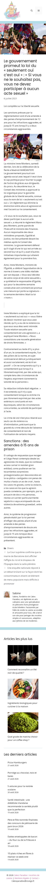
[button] (31, 10)
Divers (10, 548)
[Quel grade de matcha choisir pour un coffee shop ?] (23, 731)
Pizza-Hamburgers (17, 762)
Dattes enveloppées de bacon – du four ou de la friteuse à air (22, 840)
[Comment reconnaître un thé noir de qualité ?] (23, 664)
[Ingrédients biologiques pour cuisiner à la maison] (23, 697)
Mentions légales (21, 878)
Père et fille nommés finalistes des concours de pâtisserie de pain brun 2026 (23, 823)
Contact (35, 878)
